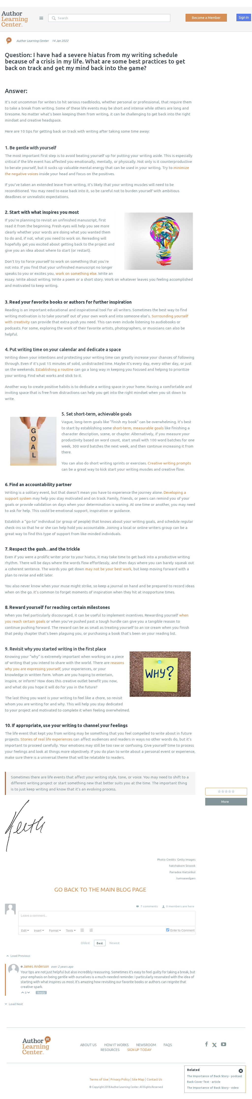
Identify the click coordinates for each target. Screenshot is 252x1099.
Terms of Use (98, 1079)
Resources (110, 1050)
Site (41, 18)
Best (100, 943)
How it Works (116, 1045)
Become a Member (206, 18)
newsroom (146, 1045)
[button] (25, 930)
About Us (88, 1045)
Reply (41, 992)
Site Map (138, 1079)
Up (23, 993)
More (225, 801)
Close (240, 1070)
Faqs (168, 1045)
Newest (115, 942)
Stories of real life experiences (46, 739)
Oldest (85, 942)
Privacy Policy (120, 1079)
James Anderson (36, 966)
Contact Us (154, 1079)
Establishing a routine (54, 369)
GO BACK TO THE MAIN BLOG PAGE (100, 889)
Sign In (244, 17)
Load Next (16, 1004)
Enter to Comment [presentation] (182, 930)
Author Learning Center (32, 40)
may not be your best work (108, 569)
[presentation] (25, 930)
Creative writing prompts (169, 463)
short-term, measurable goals (138, 428)
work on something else (76, 273)
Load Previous (20, 955)
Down (29, 993)
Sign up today (139, 1050)
